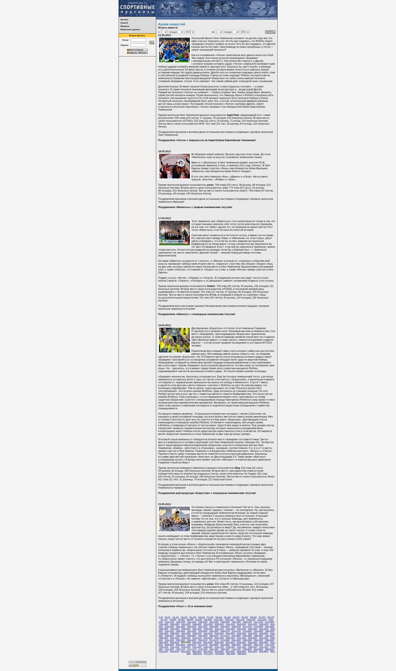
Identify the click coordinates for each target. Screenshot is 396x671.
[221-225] (252, 624)
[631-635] (230, 642)
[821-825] (185, 651)
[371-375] (236, 631)
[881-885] (231, 653)
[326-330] (252, 628)
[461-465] (202, 635)
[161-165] (236, 622)
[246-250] (191, 626)
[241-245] (180, 626)
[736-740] (230, 647)
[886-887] (242, 653)
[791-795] (236, 649)
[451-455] (180, 635)
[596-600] (269, 640)
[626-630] (219, 642)
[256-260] (214, 626)
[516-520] (208, 637)
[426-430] (241, 633)
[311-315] (219, 628)
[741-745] (241, 647)
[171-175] (258, 622)
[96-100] (208, 619)
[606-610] (174, 642)
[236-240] (169, 626)
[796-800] (247, 649)
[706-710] (163, 647)
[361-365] (214, 631)
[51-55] (244, 617)
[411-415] (208, 633)
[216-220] (241, 624)
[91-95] (198, 619)
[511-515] (197, 637)
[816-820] (174, 651)
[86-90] (190, 619)
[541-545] (263, 637)
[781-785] (214, 649)
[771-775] (191, 649)
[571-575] (214, 640)
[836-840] (219, 651)
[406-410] (197, 633)
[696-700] (258, 644)
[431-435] (252, 633)
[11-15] (175, 617)
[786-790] (225, 649)
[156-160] (225, 622)
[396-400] (174, 633)
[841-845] (230, 651)
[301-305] (197, 628)
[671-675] (202, 644)
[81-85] (181, 619)
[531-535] (241, 637)
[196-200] (197, 624)
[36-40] (218, 617)
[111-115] (240, 619)
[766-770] (180, 649)
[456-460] (191, 635)
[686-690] (236, 644)
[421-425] (230, 633)
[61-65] (262, 617)
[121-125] (262, 619)
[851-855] (252, 651)
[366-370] (225, 631)
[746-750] (252, 647)
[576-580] (225, 640)
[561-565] (191, 640)
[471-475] (225, 635)
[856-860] (263, 651)
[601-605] (163, 642)
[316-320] (230, 628)
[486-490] (258, 635)
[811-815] (163, 651)
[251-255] (202, 626)
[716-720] (185, 647)
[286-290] (163, 628)
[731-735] (219, 647)
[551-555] (169, 640)
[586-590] (247, 640)
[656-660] (169, 644)
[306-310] (208, 628)
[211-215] (230, 624)
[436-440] (263, 633)
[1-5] (161, 617)
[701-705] (269, 644)
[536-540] (252, 637)
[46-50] (236, 617)
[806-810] (269, 649)
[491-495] (269, 635)
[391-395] (163, 633)
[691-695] (247, 644)
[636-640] (241, 642)
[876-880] (219, 653)
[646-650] (263, 642)
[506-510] (186, 637)
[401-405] (186, 633)
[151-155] (214, 622)
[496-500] (163, 637)
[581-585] (236, 640)
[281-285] (269, 626)
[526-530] (230, 637)
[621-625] (208, 642)
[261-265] (225, 626)
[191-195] (186, 624)
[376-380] (247, 631)
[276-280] (258, 626)
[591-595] (258, 640)
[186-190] (174, 624)
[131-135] (169, 622)
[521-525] (219, 637)
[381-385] (258, 631)
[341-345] (169, 631)
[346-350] (180, 631)
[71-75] (164, 619)
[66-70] (270, 617)
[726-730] (208, 647)
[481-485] (247, 635)
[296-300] (186, 628)
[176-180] (269, 622)
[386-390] (269, 631)
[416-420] (219, 633)
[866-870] (197, 653)
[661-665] (180, 644)
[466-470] (214, 635)
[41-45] (227, 617)
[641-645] (252, 642)
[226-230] (263, 624)
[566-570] (202, 640)
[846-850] (241, 651)
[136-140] (180, 622)
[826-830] (197, 651)
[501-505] (174, 637)
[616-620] (197, 642)
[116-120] (251, 619)
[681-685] (225, 644)
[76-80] (172, 619)
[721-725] (197, 647)
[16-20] (184, 617)
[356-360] (202, 631)
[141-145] (191, 622)
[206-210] (219, 624)
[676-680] (214, 644)
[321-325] (241, 628)
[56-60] (253, 617)
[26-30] (201, 617)
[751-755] (263, 647)
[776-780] (202, 649)
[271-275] (247, 626)
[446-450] (169, 635)
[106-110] (229, 619)
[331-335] (263, 628)
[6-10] (167, 617)
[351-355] (191, 631)
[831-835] (208, 651)
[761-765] (169, 649)
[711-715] (174, 647)
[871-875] (208, 653)
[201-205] (208, 624)
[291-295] (174, 628)
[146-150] (202, 622)
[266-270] (236, 626)
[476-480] (236, 635)
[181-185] (163, 624)
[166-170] (247, 622)
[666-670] (191, 644)
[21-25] (192, 617)
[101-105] (218, 619)
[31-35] (210, 617)
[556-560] (180, 640)
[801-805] (258, 649)
